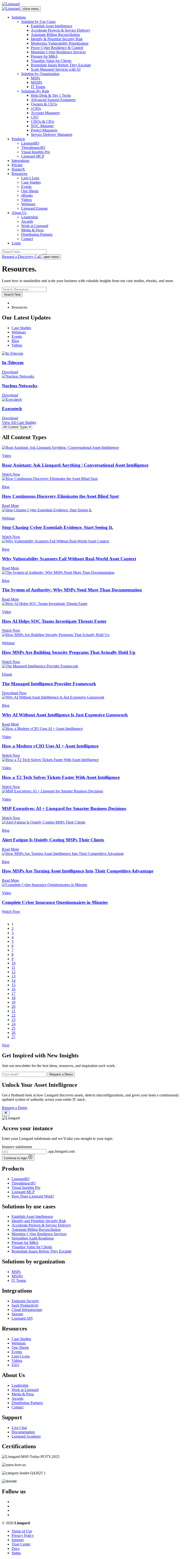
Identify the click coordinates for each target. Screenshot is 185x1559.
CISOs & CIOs (42, 121)
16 (13, 989)
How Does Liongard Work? (33, 1196)
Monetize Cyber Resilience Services (58, 52)
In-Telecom (13, 362)
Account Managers (45, 113)
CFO (35, 117)
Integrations (20, 161)
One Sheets (30, 191)
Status (16, 1553)
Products (18, 139)
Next (5, 1045)
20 (13, 1007)
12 (13, 972)
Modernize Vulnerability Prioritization (59, 43)
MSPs (35, 78)
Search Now (12, 294)
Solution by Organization (40, 74)
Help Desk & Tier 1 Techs (51, 95)
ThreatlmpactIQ (33, 148)
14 (13, 980)
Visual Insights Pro (35, 152)
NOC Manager (42, 126)
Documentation (23, 1432)
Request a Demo (61, 1074)
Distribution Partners (37, 234)
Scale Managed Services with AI (55, 69)
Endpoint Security (25, 1301)
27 (13, 1037)
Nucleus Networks (19, 385)
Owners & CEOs (44, 104)
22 (13, 1015)
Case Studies (31, 182)
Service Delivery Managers (51, 134)
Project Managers (44, 130)
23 (13, 1020)
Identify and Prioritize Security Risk (39, 1221)
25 (13, 1028)
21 (13, 1011)
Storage (17, 1314)
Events (26, 187)
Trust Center (21, 1544)
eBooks (27, 195)
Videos (26, 200)
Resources (19, 174)
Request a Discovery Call (22, 257)
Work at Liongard (34, 226)
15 (13, 985)
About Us (19, 213)
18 (13, 998)
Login (16, 243)
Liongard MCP (32, 156)
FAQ (15, 1365)
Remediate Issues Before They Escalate (61, 65)
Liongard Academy (26, 1436)
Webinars (28, 204)
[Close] (6, 1113)
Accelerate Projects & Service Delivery (60, 30)
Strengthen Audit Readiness (33, 1238)
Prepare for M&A (44, 56)
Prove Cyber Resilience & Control (57, 48)
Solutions (19, 17)
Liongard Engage (34, 208)
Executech (12, 408)
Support (18, 1540)
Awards (27, 221)
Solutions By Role (35, 91)
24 (13, 1024)
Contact (27, 239)
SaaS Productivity (25, 1305)
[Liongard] (11, 4)
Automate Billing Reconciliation (55, 35)
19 (13, 1002)
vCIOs (36, 108)
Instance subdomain (17, 1147)
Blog (15, 341)
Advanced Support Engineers (53, 100)
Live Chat (19, 1428)
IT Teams (38, 87)
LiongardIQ (30, 143)
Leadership (29, 217)
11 (13, 967)
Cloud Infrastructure (27, 1310)
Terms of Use (22, 1531)
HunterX (18, 169)
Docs (16, 1548)
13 (13, 976)
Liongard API (22, 1318)
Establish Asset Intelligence (51, 26)
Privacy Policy (23, 1535)
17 (13, 993)
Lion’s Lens (30, 178)
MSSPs (36, 82)
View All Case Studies (19, 422)
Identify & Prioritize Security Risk (57, 39)
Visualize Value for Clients (51, 61)
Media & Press (32, 230)
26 (13, 1033)
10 (13, 963)
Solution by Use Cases (38, 22)
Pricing (17, 165)
